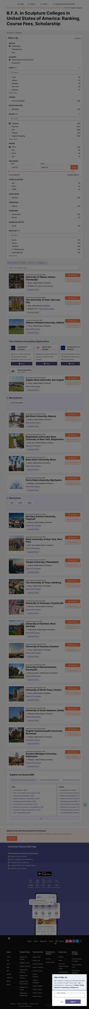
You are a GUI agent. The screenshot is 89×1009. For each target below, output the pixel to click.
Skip (61, 1002)
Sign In (73, 1002)
